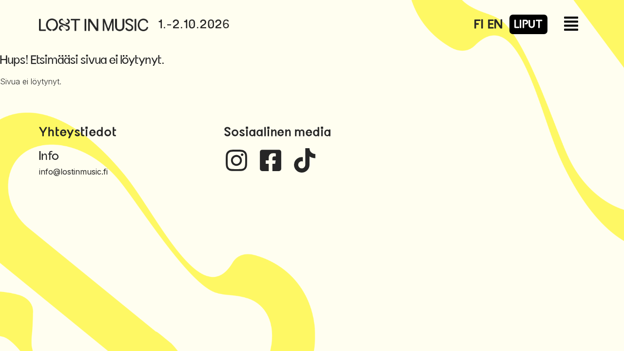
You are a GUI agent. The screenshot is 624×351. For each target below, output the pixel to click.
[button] (581, 24)
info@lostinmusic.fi (73, 171)
